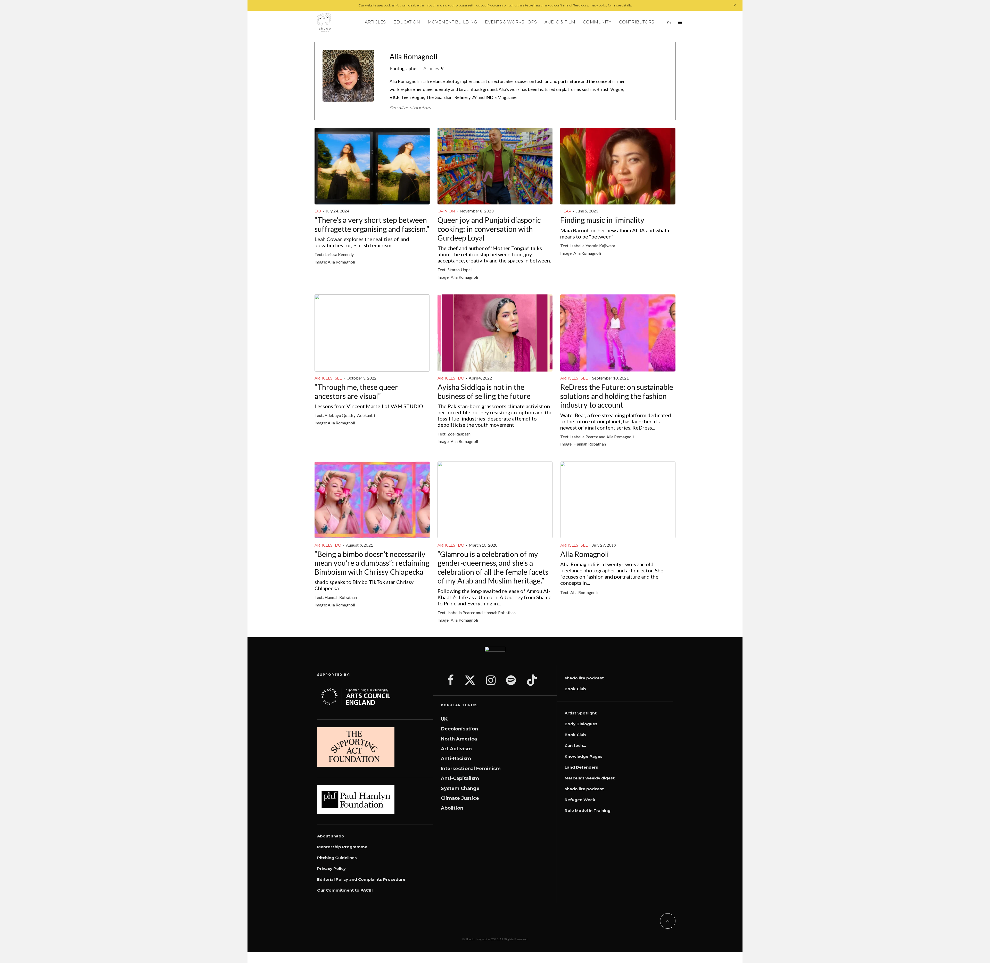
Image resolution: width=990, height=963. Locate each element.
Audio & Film (559, 22)
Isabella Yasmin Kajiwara (592, 245)
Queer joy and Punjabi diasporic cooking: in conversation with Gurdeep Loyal (489, 229)
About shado (330, 836)
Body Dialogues (581, 723)
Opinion (446, 211)
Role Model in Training (587, 810)
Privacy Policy (331, 868)
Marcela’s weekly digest (590, 778)
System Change (460, 788)
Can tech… (575, 745)
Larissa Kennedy (339, 254)
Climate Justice (460, 798)
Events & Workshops (511, 22)
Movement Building (452, 22)
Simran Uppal (460, 269)
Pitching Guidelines (337, 857)
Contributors (636, 22)
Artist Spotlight (581, 713)
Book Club (575, 688)
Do (318, 211)
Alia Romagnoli (414, 56)
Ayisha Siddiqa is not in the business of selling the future (484, 391)
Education (406, 22)
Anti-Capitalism (460, 778)
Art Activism (456, 749)
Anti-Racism (456, 758)
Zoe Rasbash (459, 433)
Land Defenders (581, 767)
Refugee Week (580, 799)
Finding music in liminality (602, 220)
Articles (375, 22)
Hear (565, 211)
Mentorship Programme (342, 846)
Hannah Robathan (589, 443)
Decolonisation (459, 729)
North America (459, 739)
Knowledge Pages (584, 756)
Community (597, 22)
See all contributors (410, 107)
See (338, 378)
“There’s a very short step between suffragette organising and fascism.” (372, 224)
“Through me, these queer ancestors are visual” (356, 391)
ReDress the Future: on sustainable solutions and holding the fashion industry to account (616, 396)
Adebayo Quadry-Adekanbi (350, 415)
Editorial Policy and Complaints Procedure (361, 879)
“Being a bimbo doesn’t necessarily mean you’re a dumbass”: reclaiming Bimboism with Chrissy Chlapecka (372, 563)
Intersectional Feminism (471, 768)
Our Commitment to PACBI (345, 890)
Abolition (452, 808)
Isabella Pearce (584, 436)
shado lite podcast (584, 678)
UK (444, 719)
